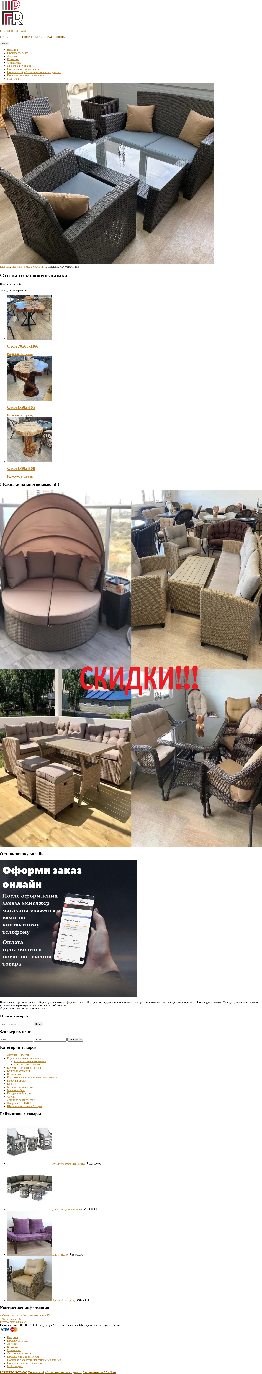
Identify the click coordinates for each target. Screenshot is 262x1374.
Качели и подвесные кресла (24, 1067)
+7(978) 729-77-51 (11, 1318)
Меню (4, 43)
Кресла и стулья (16, 1080)
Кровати (12, 1083)
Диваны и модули (18, 1054)
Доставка (12, 56)
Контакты (13, 59)
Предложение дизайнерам (23, 68)
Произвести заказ (17, 52)
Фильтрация (75, 1039)
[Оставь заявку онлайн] (68, 995)
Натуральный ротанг (20, 1093)
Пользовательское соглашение (25, 75)
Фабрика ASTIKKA (19, 1103)
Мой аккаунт (15, 78)
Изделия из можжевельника (29, 266)
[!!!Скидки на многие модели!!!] (131, 846)
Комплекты (14, 1074)
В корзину (27, 354)
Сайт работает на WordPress (99, 1372)
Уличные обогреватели (21, 1099)
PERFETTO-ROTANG (13, 30)
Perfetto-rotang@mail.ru (13, 1321)
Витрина (12, 49)
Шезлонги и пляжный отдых (24, 1106)
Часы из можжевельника (29, 1064)
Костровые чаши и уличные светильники (32, 1077)
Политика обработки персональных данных (34, 72)
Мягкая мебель (16, 1090)
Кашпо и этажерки (18, 1070)
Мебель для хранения (20, 1086)
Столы (11, 1096)
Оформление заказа (19, 65)
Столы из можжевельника (30, 1061)
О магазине (14, 62)
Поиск (38, 1024)
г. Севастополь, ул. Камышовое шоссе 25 (25, 1315)
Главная (5, 266)
